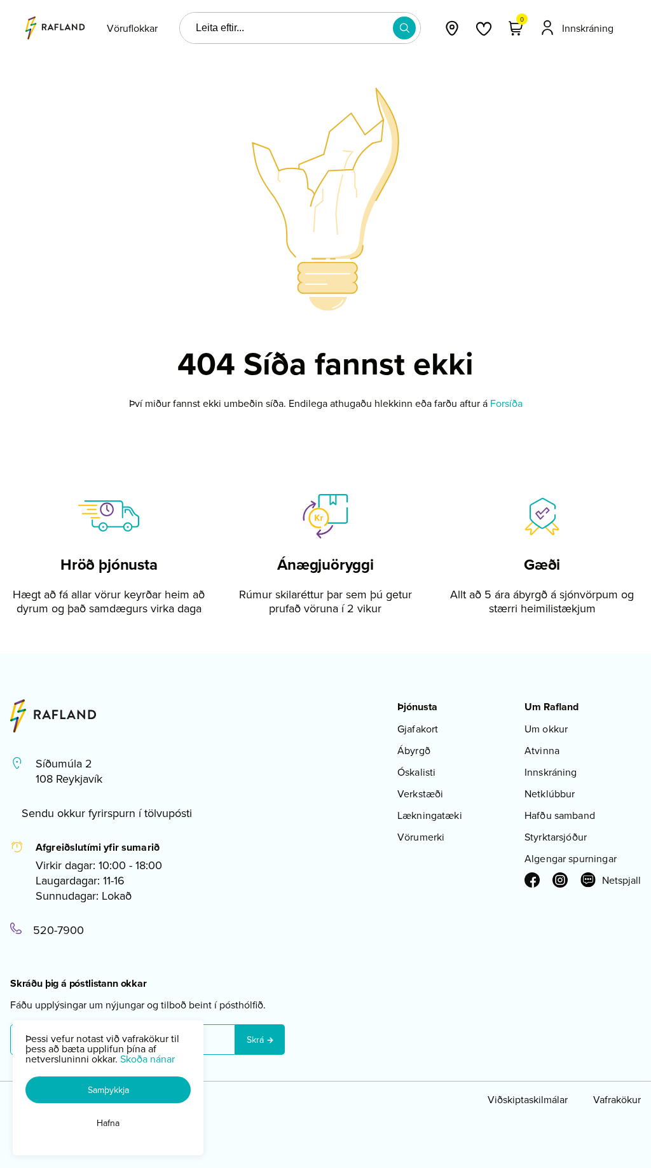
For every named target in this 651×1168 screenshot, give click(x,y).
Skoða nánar (147, 1059)
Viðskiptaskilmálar (528, 1099)
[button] (404, 28)
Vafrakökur (617, 1099)
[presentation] (132, 28)
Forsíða (506, 403)
